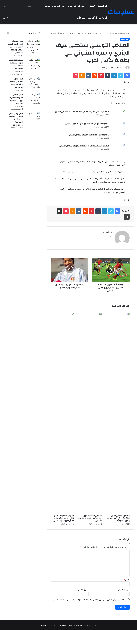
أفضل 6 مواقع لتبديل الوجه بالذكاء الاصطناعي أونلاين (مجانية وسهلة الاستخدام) (15, 46)
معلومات (122, 68)
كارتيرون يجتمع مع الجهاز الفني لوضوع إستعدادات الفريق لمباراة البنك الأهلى (63, 518)
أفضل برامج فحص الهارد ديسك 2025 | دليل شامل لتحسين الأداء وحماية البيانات (15, 119)
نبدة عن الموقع (73, 625)
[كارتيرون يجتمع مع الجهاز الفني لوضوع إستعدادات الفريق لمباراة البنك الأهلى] (62, 413)
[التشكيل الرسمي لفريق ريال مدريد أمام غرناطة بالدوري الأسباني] (118, 149)
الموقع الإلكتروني (82, 589)
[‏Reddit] (94, 75)
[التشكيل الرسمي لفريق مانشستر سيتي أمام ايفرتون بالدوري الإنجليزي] (117, 413)
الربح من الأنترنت (97, 17)
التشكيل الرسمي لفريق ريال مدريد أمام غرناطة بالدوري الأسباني (84, 146)
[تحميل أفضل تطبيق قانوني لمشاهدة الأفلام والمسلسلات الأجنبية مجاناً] (32, 64)
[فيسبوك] (127, 75)
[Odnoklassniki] (82, 75)
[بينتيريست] (101, 75)
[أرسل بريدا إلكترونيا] (118, 68)
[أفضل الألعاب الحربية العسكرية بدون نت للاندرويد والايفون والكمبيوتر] (32, 99)
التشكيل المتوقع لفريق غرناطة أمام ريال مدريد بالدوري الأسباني (90, 518)
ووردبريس (58, 6)
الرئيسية (102, 6)
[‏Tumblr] (107, 75)
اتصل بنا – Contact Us (89, 625)
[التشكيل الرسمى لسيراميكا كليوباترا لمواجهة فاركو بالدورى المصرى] (118, 115)
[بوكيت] (75, 75)
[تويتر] (120, 75)
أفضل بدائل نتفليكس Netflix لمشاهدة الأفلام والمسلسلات (16, 83)
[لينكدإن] (114, 75)
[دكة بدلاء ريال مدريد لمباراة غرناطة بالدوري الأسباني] (118, 137)
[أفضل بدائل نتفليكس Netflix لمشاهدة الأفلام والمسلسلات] (32, 83)
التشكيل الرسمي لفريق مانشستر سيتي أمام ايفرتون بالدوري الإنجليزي (118, 518)
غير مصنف (116, 33)
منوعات (81, 17)
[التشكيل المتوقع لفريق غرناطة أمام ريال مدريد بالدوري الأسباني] (90, 413)
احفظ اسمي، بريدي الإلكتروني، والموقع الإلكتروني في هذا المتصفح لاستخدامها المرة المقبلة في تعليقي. (90, 599)
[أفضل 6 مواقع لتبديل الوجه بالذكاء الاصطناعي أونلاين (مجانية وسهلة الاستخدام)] (32, 47)
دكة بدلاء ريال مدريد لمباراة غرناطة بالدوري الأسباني (88, 135)
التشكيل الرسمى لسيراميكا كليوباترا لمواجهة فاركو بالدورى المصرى (82, 111)
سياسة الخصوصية (45, 625)
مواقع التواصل (76, 6)
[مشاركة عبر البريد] (59, 211)
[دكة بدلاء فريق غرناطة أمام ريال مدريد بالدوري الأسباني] (118, 126)
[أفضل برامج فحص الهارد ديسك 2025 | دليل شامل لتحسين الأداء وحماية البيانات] (32, 117)
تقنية (92, 6)
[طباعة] (127, 217)
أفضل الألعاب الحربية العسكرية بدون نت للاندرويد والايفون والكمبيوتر (16, 100)
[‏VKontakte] (88, 75)
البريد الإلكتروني (123, 589)
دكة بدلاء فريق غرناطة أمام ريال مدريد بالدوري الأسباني (87, 123)
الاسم (127, 579)
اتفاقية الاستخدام (60, 625)
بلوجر (47, 6)
